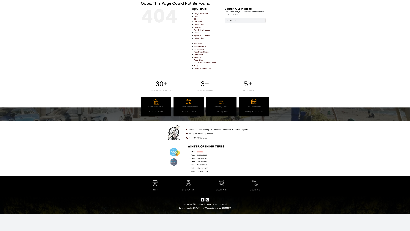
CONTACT (198, 27)
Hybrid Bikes (199, 38)
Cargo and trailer (201, 13)
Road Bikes (198, 60)
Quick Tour (198, 54)
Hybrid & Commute (202, 35)
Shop (196, 65)
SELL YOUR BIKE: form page (205, 63)
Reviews (197, 57)
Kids (195, 41)
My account (199, 49)
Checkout (198, 19)
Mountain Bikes (200, 46)
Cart (196, 16)
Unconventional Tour (203, 68)
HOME (196, 32)
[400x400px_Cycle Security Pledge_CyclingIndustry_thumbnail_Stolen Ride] (174, 159)
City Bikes (198, 22)
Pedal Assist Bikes (201, 52)
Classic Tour (199, 24)
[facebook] (202, 199)
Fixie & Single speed (202, 30)
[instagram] (207, 199)
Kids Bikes (198, 43)
